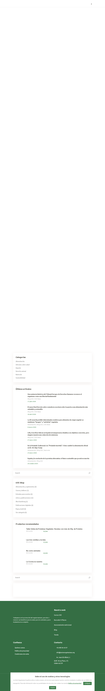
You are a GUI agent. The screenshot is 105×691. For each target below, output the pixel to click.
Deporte (22, 54)
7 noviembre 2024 (21, 268)
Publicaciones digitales (23, 505)
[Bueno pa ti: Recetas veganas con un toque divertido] (76, 112)
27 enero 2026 (32, 440)
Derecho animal (69, 54)
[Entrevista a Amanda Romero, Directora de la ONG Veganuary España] (32, 190)
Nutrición (19, 375)
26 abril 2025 (20, 96)
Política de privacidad (74, 683)
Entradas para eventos (23, 494)
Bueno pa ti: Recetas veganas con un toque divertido (75, 141)
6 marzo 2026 (32, 427)
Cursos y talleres (21, 490)
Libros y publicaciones (23, 498)
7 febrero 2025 (64, 96)
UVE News (66, 227)
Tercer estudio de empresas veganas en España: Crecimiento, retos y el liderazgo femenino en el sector (32, 315)
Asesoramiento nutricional (62, 625)
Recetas (76, 136)
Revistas (59, 227)
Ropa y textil (20, 509)
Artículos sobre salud (19, 136)
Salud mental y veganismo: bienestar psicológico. (71, 312)
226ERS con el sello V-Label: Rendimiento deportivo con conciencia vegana (28, 60)
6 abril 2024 (64, 268)
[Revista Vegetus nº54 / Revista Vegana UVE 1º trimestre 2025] (76, 197)
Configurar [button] (87, 683)
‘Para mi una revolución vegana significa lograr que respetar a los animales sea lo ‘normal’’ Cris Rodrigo (75, 62)
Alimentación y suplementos (25, 487)
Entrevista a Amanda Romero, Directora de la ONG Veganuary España (30, 220)
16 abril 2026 (32, 414)
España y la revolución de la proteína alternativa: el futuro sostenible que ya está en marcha (58, 458)
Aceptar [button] (52, 687)
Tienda (56, 635)
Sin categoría (24, 308)
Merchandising (21, 502)
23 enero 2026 (32, 453)
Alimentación (61, 136)
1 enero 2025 (64, 174)
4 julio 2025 (19, 14)
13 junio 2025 (64, 14)
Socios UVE (58, 615)
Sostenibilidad (20, 378)
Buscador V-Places (60, 620)
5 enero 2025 (20, 174)
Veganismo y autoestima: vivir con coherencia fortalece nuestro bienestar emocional (31, 142)
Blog (55, 630)
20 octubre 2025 (33, 463)
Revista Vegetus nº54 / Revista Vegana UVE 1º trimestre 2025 (73, 232)
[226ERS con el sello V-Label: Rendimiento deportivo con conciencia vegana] (32, 30)
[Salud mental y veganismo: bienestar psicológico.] (76, 284)
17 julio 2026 (32, 401)
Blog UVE (16, 54)
